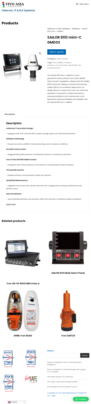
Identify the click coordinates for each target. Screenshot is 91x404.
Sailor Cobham (62, 59)
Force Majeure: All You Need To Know (62, 387)
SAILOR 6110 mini (74, 65)
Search (50, 351)
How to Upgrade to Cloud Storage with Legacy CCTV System (66, 370)
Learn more (11, 204)
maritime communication (57, 65)
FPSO (55, 62)
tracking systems (54, 68)
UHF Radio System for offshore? (60, 377)
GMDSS (60, 62)
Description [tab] (10, 114)
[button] (82, 4)
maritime (67, 62)
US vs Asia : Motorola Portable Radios (62, 382)
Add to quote (56, 51)
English (14, 402)
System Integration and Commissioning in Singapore (64, 363)
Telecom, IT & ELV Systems (18, 10)
